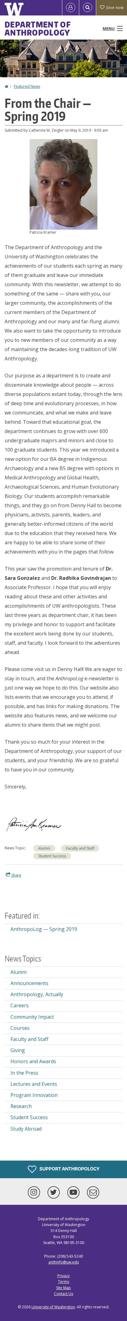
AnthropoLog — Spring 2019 (43, 929)
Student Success (52, 856)
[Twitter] (54, 1192)
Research (21, 1106)
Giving (17, 1050)
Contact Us (63, 1293)
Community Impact (32, 1016)
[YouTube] (74, 1192)
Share (15, 875)
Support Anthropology (69, 1168)
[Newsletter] (93, 1192)
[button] (63, 184)
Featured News (27, 86)
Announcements (29, 983)
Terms (63, 1281)
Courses (20, 1028)
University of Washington (53, 1307)
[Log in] (70, 7)
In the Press (24, 1072)
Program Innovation (34, 1095)
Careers (19, 1005)
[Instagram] (35, 1192)
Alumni (44, 848)
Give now (114, 7)
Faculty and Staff (80, 848)
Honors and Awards (33, 1061)
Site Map (63, 1287)
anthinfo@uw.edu (63, 1262)
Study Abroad (26, 1128)
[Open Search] (87, 7)
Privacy (63, 1275)
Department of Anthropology (38, 28)
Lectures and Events (33, 1084)
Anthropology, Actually (36, 994)
